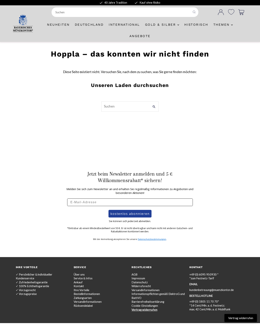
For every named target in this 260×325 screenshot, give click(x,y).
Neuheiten (58, 24)
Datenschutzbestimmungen (152, 239)
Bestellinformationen (87, 294)
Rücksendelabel (83, 305)
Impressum (138, 278)
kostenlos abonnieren (130, 214)
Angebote (140, 36)
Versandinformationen (88, 301)
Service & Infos (83, 278)
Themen (222, 24)
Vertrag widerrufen (144, 309)
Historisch (196, 24)
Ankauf (78, 282)
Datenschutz (140, 282)
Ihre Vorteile (81, 290)
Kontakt (79, 286)
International (124, 24)
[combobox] (121, 12)
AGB (134, 274)
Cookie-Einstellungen (145, 305)
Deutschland (89, 24)
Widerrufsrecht (141, 286)
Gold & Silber (161, 24)
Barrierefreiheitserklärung (148, 301)
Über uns (79, 274)
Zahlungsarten (83, 298)
